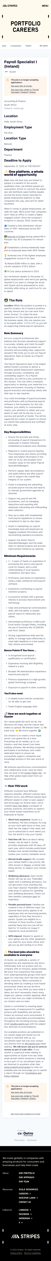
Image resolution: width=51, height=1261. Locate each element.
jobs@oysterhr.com (19, 1024)
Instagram (24, 1218)
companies (15, 45)
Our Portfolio (27, 1173)
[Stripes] (10, 5)
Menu (45, 5)
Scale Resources (28, 1189)
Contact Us (25, 1202)
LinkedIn (24, 1210)
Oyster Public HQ (32, 773)
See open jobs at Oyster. (21, 86)
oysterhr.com (33, 1043)
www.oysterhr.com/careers (17, 1067)
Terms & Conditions (32, 1253)
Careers (24, 1193)
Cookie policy (32, 1140)
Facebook (24, 1214)
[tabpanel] (25, 624)
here (35, 896)
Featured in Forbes (16, 236)
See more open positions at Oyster (25, 1114)
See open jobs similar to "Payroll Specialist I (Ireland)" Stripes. (25, 91)
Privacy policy (19, 1140)
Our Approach (26, 1177)
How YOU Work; (20, 805)
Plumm (27, 865)
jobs (4, 45)
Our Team (24, 1181)
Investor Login (27, 1198)
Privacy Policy (16, 1253)
